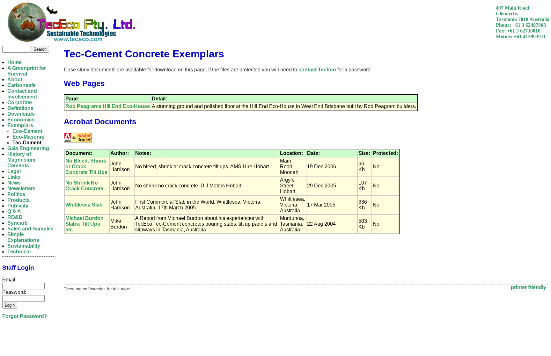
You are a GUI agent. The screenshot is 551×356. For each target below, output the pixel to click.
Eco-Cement (27, 131)
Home (14, 62)
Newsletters (21, 188)
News (14, 182)
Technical (19, 251)
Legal (14, 171)
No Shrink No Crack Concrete (84, 185)
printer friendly (528, 287)
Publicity (17, 205)
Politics (16, 194)
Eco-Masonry (28, 137)
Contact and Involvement (22, 93)
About (14, 79)
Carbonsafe (21, 85)
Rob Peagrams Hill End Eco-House (107, 106)
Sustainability (23, 246)
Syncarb (17, 223)
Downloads (21, 114)
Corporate (19, 102)
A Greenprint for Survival (26, 70)
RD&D (15, 217)
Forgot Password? (24, 316)
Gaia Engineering (28, 148)
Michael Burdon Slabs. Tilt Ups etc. (84, 223)
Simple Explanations (23, 237)
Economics (21, 119)
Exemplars (20, 125)
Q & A (14, 211)
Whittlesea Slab (84, 204)
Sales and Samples (30, 228)
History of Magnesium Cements (21, 159)
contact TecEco (317, 69)
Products (18, 200)
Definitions (20, 108)
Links (14, 177)
